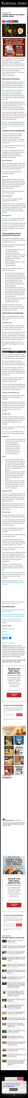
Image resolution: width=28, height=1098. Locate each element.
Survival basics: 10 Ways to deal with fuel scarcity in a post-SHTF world (16, 952)
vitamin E (13, 203)
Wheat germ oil (6, 218)
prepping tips (14, 654)
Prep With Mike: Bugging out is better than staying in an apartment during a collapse (16, 959)
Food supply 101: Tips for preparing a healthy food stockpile (16, 1049)
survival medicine (16, 656)
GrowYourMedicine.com (11, 572)
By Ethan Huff (15, 988)
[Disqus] (14, 798)
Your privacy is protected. (8, 928)
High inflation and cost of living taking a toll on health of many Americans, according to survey (16, 1043)
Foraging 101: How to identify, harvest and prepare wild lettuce (16, 1031)
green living (17, 647)
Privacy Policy (11, 1086)
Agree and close (13, 1089)
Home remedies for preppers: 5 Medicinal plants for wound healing (15, 1037)
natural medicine (6, 653)
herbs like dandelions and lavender (12, 557)
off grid (14, 653)
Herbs (3, 651)
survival (8, 656)
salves (4, 656)
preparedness (6, 654)
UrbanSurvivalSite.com (8, 76)
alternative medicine (16, 646)
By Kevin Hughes (16, 961)
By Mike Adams (15, 996)
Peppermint (5, 494)
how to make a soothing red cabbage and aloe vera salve (13, 582)
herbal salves (20, 649)
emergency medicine (8, 647)
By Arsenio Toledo (16, 1027)
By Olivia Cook (15, 967)
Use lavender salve (7, 431)
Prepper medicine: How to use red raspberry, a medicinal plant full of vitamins (11, 621)
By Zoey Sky (15, 943)
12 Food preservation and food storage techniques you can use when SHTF (16, 947)
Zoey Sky (11, 18)
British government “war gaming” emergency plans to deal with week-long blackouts (16, 1025)
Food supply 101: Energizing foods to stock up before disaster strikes (16, 1013)
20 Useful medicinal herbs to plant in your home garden (13, 125)
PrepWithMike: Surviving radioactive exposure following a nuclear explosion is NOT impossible (15, 1007)
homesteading (10, 651)
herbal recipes (12, 649)
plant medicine (21, 653)
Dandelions (5, 354)
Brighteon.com (6, 634)
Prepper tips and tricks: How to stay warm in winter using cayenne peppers (16, 1018)
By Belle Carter (15, 1009)
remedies (21, 654)
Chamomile (5, 325)
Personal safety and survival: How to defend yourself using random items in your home (16, 972)
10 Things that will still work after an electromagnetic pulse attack (16, 978)
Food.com (4, 631)
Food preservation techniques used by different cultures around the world (16, 965)
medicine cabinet (19, 651)
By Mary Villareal (16, 1046)
